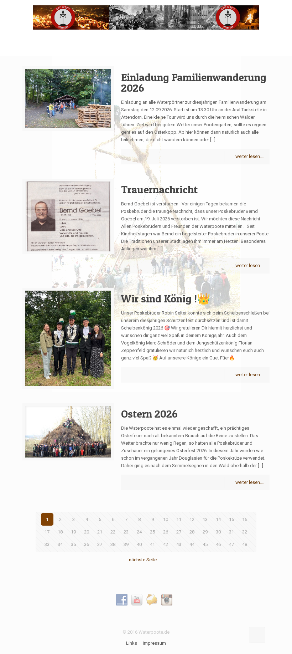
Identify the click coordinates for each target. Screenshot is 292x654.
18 (60, 532)
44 (191, 544)
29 (205, 532)
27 (178, 532)
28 (191, 532)
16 (244, 519)
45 (205, 544)
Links (131, 643)
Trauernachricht (159, 189)
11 (178, 519)
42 (165, 544)
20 (86, 532)
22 (112, 532)
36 (86, 544)
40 (139, 544)
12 (191, 519)
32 (244, 532)
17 (47, 532)
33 (47, 544)
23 (126, 532)
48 (244, 544)
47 (231, 544)
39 (126, 544)
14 (218, 519)
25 (152, 532)
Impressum (154, 643)
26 (165, 532)
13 (205, 519)
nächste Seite (143, 559)
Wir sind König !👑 (165, 298)
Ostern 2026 (149, 413)
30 (218, 532)
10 (165, 519)
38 (112, 544)
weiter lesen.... (249, 156)
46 (218, 544)
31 (231, 532)
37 (99, 544)
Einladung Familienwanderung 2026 (193, 82)
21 (99, 532)
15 (231, 519)
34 (60, 544)
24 (139, 532)
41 (152, 544)
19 (73, 532)
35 (73, 544)
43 (178, 544)
